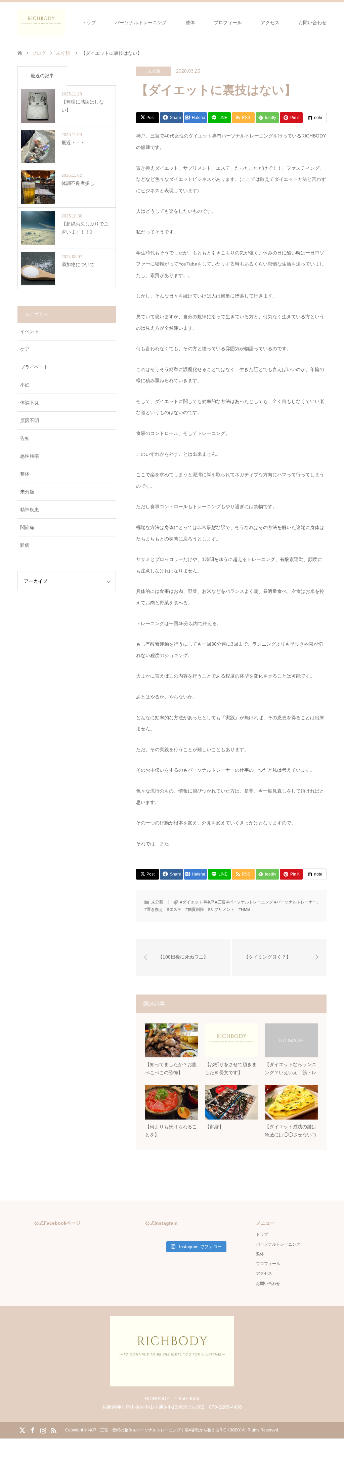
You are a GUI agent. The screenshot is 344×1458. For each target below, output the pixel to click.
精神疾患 (29, 509)
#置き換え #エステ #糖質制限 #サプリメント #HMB (197, 909)
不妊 (25, 385)
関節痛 (27, 527)
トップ (89, 22)
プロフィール (228, 22)
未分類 (154, 71)
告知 (25, 438)
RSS (53, 1430)
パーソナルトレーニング (141, 22)
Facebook (33, 1430)
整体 (190, 22)
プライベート (34, 367)
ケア (25, 349)
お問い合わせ (312, 22)
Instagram (43, 1430)
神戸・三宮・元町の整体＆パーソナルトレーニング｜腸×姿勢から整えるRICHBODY (164, 1430)
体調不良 (29, 402)
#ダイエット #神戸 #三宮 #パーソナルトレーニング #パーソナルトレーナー (248, 902)
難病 (25, 545)
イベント (29, 331)
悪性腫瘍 (29, 456)
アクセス (270, 22)
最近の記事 (42, 75)
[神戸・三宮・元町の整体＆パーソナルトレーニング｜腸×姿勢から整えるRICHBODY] (41, 22)
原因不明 (29, 420)
